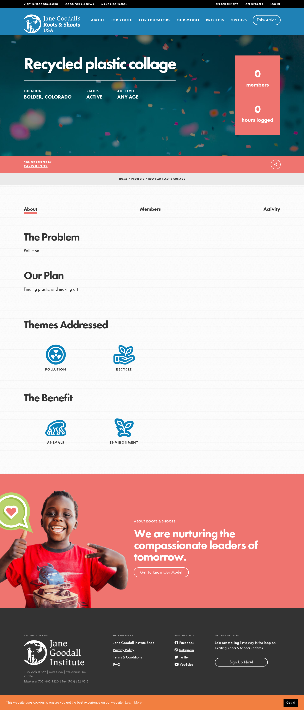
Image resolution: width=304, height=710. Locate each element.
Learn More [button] (133, 702)
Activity (271, 209)
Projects (215, 20)
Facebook (186, 642)
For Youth (121, 20)
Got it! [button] (290, 702)
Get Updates (254, 4)
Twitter (184, 657)
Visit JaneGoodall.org (41, 4)
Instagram (186, 649)
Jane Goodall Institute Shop (133, 642)
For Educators (155, 20)
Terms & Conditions (127, 657)
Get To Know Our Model (161, 572)
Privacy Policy (123, 649)
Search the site (227, 4)
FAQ (116, 664)
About (97, 20)
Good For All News (79, 4)
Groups (239, 20)
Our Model (188, 20)
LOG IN (275, 4)
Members (150, 209)
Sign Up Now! (241, 662)
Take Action (266, 20)
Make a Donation (114, 4)
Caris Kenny (36, 166)
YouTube (186, 664)
